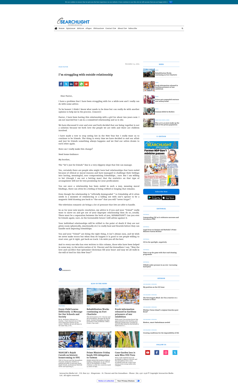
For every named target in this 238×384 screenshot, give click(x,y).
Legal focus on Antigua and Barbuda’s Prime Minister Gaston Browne (159, 230)
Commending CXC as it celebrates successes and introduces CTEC (161, 218)
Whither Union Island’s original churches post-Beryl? (161, 311)
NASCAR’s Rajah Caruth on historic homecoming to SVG (69, 355)
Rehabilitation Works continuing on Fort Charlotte (98, 312)
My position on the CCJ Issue (154, 287)
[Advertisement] (119, 45)
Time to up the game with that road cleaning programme (160, 253)
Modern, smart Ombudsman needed (156, 322)
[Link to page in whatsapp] (81, 84)
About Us (122, 28)
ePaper (89, 28)
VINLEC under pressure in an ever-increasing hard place (160, 266)
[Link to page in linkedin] (71, 84)
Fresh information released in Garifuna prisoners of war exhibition (125, 313)
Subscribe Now (161, 192)
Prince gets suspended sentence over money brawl (167, 100)
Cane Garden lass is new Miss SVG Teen (125, 353)
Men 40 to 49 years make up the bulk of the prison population (167, 124)
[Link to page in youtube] (147, 352)
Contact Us (110, 28)
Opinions (70, 28)
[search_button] (182, 28)
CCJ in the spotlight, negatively (155, 242)
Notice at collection (106, 381)
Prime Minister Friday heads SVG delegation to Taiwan (98, 355)
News (61, 28)
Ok (171, 2)
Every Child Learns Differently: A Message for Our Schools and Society (70, 313)
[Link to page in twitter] (66, 84)
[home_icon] (56, 28)
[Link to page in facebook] (61, 84)
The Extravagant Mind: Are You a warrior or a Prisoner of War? (160, 298)
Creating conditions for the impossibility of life (161, 333)
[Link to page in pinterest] (76, 84)
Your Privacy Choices (126, 381)
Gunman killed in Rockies (165, 112)
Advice (80, 28)
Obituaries (98, 28)
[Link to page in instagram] (165, 352)
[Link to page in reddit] (86, 84)
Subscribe (132, 28)
